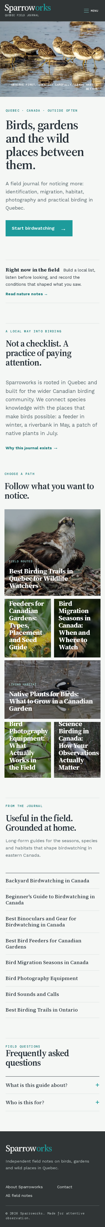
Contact (64, 1187)
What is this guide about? (52, 1085)
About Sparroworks (24, 1187)
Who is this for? (52, 1102)
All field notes (19, 1195)
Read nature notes (27, 294)
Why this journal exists (32, 448)
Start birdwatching (39, 228)
